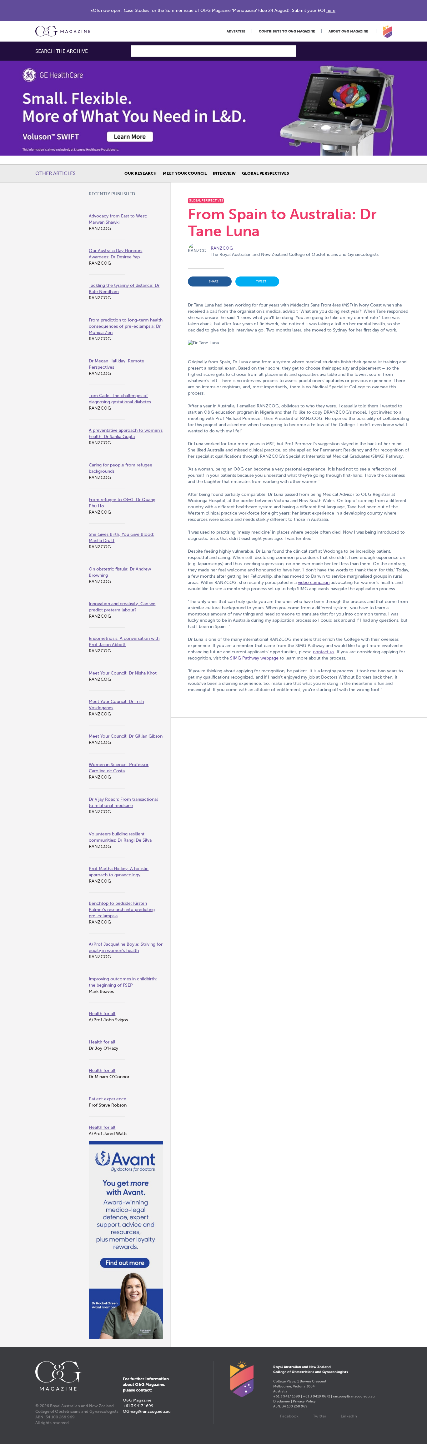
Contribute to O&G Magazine (287, 31)
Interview (224, 173)
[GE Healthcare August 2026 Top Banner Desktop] (213, 108)
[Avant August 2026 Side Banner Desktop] (126, 1240)
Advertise (236, 31)
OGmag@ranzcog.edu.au (147, 1411)
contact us (323, 652)
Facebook (289, 1416)
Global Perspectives (265, 173)
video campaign (313, 582)
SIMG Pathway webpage (254, 658)
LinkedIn (349, 1416)
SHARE (214, 281)
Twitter (319, 1416)
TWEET (261, 281)
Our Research (140, 173)
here (330, 10)
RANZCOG (222, 248)
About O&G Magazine (348, 31)
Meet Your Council (185, 173)
